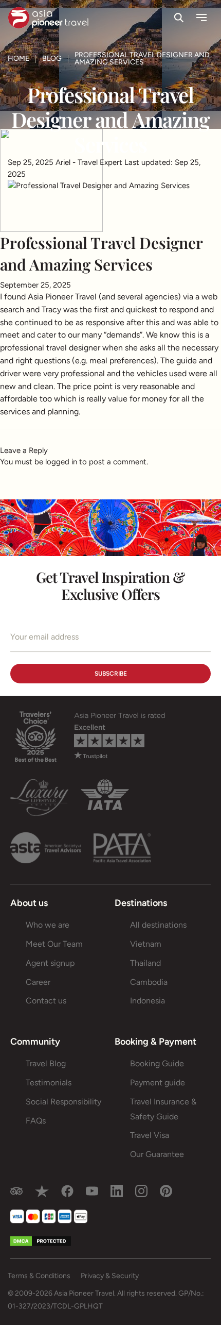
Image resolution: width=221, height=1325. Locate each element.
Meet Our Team (54, 944)
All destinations (158, 925)
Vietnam (145, 944)
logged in (61, 461)
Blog (52, 58)
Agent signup (50, 963)
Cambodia (149, 982)
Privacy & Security (110, 1275)
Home (18, 58)
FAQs (36, 1121)
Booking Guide (157, 1063)
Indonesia (147, 1000)
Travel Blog (46, 1063)
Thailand (145, 963)
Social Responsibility (63, 1101)
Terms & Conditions (39, 1275)
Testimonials (48, 1082)
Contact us (46, 1000)
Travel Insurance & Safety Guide (163, 1109)
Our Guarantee (157, 1154)
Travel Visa (149, 1135)
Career (38, 982)
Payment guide (157, 1082)
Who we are (47, 925)
